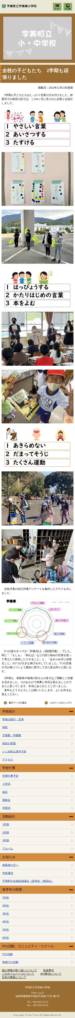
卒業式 (6, 808)
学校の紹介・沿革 (13, 719)
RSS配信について (50, 973)
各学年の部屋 (12, 889)
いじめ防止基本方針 (14, 751)
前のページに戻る (19, 703)
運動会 (6, 800)
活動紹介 (8, 816)
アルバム (7, 848)
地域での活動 (10, 962)
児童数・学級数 (11, 735)
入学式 (6, 784)
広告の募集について (14, 977)
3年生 (5, 913)
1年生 (5, 897)
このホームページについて (18, 973)
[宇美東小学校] (37, 38)
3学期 (5, 840)
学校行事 (8, 768)
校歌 (5, 727)
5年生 (5, 929)
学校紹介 (8, 711)
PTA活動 (7, 954)
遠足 (5, 792)
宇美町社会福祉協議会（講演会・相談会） (27, 881)
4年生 (5, 921)
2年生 (5, 905)
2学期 (5, 832)
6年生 (5, 937)
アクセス (7, 759)
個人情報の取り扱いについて (19, 970)
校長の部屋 (9, 743)
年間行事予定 (10, 776)
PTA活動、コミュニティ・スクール (28, 946)
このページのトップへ (56, 703)
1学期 (5, 824)
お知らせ (8, 857)
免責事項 (48, 970)
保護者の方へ (10, 865)
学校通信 (7, 873)
